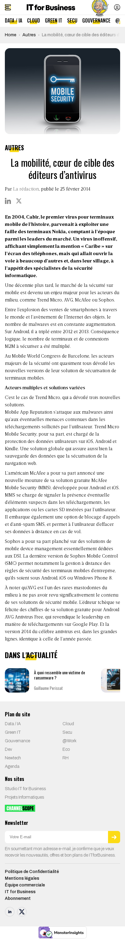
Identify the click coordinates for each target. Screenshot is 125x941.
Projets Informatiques (24, 797)
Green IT (53, 20)
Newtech (13, 758)
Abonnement (18, 898)
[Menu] (8, 7)
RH (65, 758)
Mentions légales (22, 878)
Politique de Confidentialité (32, 871)
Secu (72, 20)
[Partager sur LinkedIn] (8, 201)
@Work (69, 741)
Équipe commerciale (25, 885)
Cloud (33, 20)
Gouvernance (96, 20)
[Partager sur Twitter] (19, 201)
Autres (29, 35)
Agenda (12, 766)
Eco (66, 749)
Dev (8, 749)
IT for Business (20, 891)
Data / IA (13, 20)
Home (10, 35)
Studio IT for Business (25, 788)
